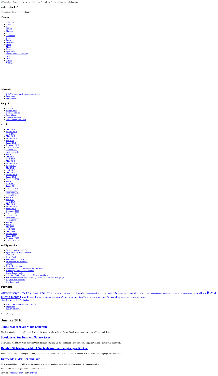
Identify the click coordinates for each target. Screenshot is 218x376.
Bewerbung (33, 293)
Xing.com (10, 255)
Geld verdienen (80, 293)
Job (125, 293)
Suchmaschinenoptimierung (17, 54)
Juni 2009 (10, 224)
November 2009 (12, 213)
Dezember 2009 (12, 211)
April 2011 (10, 184)
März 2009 (10, 231)
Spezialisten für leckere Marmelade (20, 252)
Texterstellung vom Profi (16, 120)
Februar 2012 (11, 175)
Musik (8, 47)
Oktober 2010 (11, 190)
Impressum (10, 96)
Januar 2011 (11, 186)
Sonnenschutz (73, 297)
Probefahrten (11, 115)
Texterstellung (114, 297)
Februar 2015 (11, 138)
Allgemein (10, 22)
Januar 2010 (11, 209)
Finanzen (9, 31)
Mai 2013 (10, 156)
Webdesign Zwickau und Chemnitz (20, 271)
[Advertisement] (12, 75)
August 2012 (11, 166)
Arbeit (8, 24)
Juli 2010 (9, 197)
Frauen (56, 293)
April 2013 (10, 159)
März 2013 (10, 161)
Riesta (211, 293)
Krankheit (145, 293)
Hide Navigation (22, 300)
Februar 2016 (11, 131)
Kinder (130, 293)
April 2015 (10, 134)
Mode (8, 45)
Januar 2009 (11, 236)
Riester (23, 297)
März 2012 (10, 172)
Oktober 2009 (11, 215)
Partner (190, 293)
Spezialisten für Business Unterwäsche (25, 337)
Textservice (125, 297)
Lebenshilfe (10, 42)
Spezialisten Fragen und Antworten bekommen (59, 2)
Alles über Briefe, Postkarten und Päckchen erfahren (27, 275)
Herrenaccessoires (13, 113)
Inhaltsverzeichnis (13, 98)
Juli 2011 (9, 181)
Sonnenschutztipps (13, 117)
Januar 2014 (11, 143)
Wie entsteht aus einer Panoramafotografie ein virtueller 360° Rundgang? (35, 277)
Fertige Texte (11, 110)
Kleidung (137, 293)
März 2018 (10, 129)
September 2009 (12, 218)
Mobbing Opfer (176, 293)
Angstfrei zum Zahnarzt (15, 280)
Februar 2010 (11, 206)
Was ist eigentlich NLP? (15, 259)
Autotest (9, 108)
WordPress (32, 373)
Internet (9, 40)
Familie (9, 29)
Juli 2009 (9, 222)
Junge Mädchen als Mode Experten (24, 326)
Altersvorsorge (10, 293)
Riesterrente (46, 297)
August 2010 (11, 195)
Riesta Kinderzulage (14, 266)
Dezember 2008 (12, 238)
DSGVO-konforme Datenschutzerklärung (22, 94)
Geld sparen (67, 293)
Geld (60, 293)
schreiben (54, 297)
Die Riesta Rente (13, 282)
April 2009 (10, 229)
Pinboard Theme (17, 373)
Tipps (131, 297)
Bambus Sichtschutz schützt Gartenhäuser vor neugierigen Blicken (44, 348)
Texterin (103, 297)
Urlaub (9, 60)
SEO (66, 297)
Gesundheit (10, 36)
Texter (97, 297)
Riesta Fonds (11, 257)
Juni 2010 (10, 200)
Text (81, 297)
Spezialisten (11, 51)
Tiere (8, 58)
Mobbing (166, 293)
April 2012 (10, 170)
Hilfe (114, 293)
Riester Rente (34, 297)
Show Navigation (8, 300)
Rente (203, 293)
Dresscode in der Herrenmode (20, 359)
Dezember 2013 (12, 145)
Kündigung (154, 293)
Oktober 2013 (11, 150)
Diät (7, 26)
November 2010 (12, 188)
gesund (92, 293)
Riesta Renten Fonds (14, 273)
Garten (8, 33)
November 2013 (12, 147)
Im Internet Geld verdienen (17, 261)
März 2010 (10, 204)
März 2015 (10, 136)
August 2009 (11, 220)
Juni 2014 (10, 141)
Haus (8, 38)
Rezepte (9, 49)
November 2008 (12, 240)
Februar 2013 (11, 163)
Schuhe (9, 264)
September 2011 (12, 179)
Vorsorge (9, 63)
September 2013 (12, 152)
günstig (108, 293)
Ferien (50, 293)
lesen (160, 293)
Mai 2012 (10, 168)
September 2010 (12, 193)
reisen (197, 293)
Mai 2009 (10, 227)
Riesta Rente (10, 297)
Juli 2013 (9, 154)
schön (61, 297)
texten (92, 297)
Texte (8, 56)
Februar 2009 (11, 234)
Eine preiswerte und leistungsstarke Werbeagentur (26, 268)
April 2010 (10, 202)
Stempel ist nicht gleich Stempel (18, 250)
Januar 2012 (11, 177)
